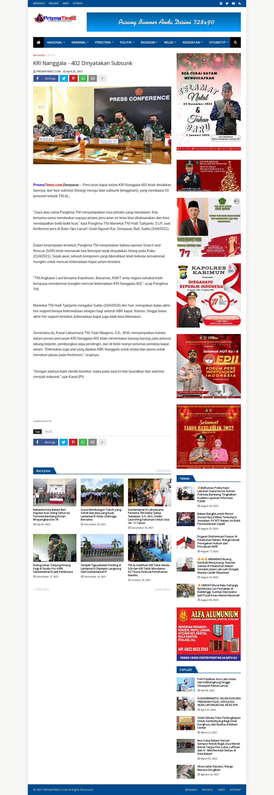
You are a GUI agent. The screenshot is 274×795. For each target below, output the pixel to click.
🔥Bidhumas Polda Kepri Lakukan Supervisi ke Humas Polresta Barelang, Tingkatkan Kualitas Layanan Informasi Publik (216, 494)
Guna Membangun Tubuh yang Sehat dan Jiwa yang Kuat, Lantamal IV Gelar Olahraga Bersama (101, 514)
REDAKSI (54, 3)
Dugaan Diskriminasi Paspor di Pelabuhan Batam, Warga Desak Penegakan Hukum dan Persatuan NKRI (218, 541)
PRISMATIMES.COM (55, 790)
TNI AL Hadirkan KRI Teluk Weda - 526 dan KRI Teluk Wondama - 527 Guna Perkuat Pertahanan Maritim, (149, 570)
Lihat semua (164, 470)
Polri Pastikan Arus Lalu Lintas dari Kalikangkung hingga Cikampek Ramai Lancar (216, 682)
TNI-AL (51, 55)
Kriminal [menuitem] (78, 42)
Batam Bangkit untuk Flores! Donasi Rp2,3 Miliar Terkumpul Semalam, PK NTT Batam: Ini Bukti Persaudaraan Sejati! (218, 518)
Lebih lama (162, 589)
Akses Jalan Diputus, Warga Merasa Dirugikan (215, 768)
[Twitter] (64, 78)
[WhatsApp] (83, 78)
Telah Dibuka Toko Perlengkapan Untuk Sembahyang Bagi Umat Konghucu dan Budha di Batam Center (219, 722)
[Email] (92, 78)
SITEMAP (78, 3)
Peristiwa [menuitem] (103, 42)
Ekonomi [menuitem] (148, 42)
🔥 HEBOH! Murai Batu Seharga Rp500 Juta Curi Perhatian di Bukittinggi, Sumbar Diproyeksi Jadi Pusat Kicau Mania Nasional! (218, 590)
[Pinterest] (73, 78)
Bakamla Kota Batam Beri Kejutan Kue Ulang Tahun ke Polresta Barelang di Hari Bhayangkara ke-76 (51, 514)
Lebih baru (42, 589)
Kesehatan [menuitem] (191, 42)
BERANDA (39, 3)
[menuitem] (38, 42)
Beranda (39, 55)
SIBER (66, 3)
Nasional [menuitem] (54, 42)
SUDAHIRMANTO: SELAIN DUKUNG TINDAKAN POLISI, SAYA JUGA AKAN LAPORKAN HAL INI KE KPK (219, 702)
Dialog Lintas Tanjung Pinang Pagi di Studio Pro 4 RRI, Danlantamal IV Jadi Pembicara (53, 569)
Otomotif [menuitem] (217, 42)
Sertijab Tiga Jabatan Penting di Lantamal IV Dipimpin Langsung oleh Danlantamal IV (101, 569)
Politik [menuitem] (125, 42)
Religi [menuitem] (168, 42)
